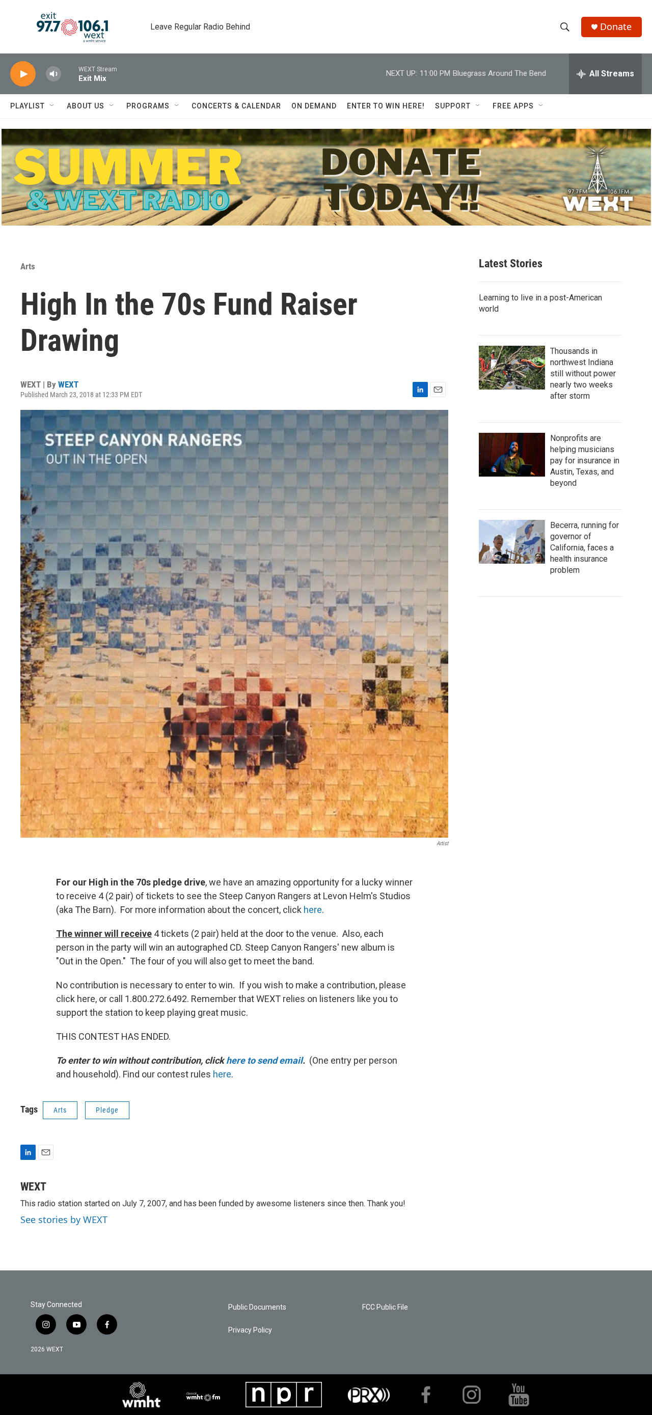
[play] (23, 74)
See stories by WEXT (63, 1219)
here (313, 909)
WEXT (68, 384)
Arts (27, 266)
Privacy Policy (250, 1330)
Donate (616, 26)
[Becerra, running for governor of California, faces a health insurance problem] (512, 542)
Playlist (27, 106)
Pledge (107, 1110)
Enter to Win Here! (386, 106)
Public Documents (257, 1307)
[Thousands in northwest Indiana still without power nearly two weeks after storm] (512, 368)
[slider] (69, 73)
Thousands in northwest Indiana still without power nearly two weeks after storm (583, 373)
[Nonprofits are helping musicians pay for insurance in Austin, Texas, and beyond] (512, 455)
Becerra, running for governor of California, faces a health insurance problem (584, 547)
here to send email (264, 1060)
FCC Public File (385, 1307)
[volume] (53, 74)
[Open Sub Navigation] (52, 106)
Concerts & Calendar (236, 106)
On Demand (314, 106)
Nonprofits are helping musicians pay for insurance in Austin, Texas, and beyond (584, 460)
